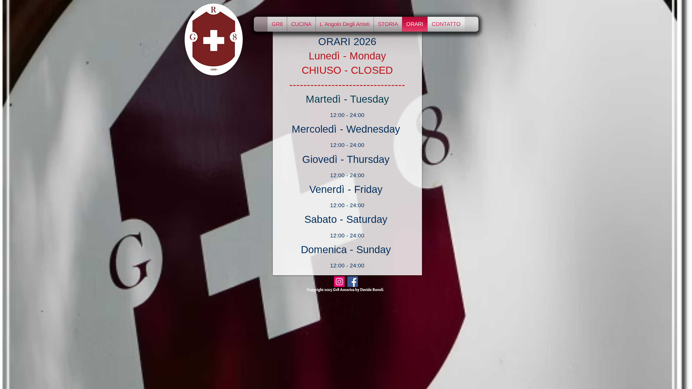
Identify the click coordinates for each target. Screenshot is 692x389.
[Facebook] (352, 281)
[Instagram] (339, 281)
